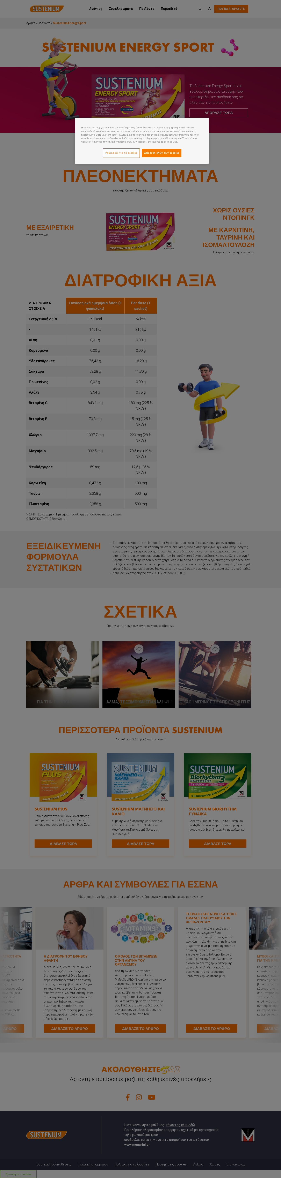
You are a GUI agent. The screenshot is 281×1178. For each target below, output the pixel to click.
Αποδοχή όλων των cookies (161, 152)
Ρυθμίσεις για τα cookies (121, 152)
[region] (142, 141)
